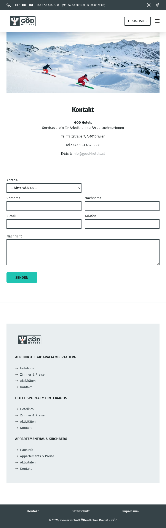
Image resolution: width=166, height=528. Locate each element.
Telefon (90, 216)
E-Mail (11, 216)
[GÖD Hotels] (22, 21)
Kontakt (33, 511)
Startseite (139, 21)
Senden (21, 277)
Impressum (130, 511)
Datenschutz (81, 511)
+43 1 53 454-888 (60, 5)
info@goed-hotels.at (89, 154)
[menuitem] (24, 368)
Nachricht (14, 236)
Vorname (13, 198)
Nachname (93, 198)
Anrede (12, 180)
